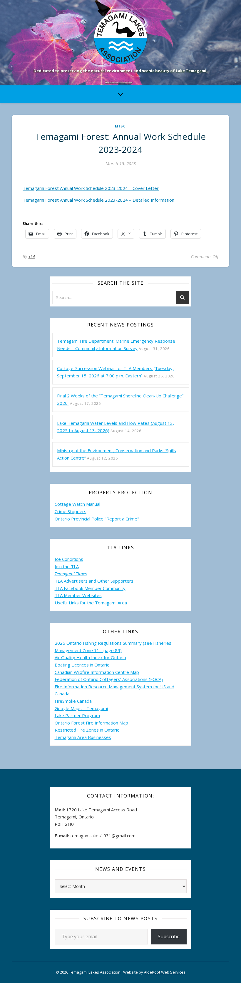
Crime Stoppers (70, 511)
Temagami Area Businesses (83, 737)
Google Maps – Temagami (81, 708)
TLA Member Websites (78, 595)
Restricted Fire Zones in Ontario (87, 730)
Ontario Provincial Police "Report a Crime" (97, 519)
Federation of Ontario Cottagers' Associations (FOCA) (109, 679)
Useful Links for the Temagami (86, 603)
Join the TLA (67, 566)
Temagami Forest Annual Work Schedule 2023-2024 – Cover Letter (91, 188)
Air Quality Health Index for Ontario (90, 657)
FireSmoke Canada (73, 701)
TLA (32, 256)
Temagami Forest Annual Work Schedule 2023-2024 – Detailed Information (98, 200)
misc (120, 126)
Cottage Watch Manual (77, 504)
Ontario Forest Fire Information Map (91, 723)
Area (122, 603)
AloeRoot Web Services (164, 972)
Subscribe (169, 936)
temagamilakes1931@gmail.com (102, 835)
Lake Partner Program (77, 715)
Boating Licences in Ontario (82, 665)
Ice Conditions (69, 559)
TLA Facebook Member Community (90, 588)
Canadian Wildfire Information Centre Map (97, 672)
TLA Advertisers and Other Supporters (94, 581)
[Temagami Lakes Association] (120, 37)
